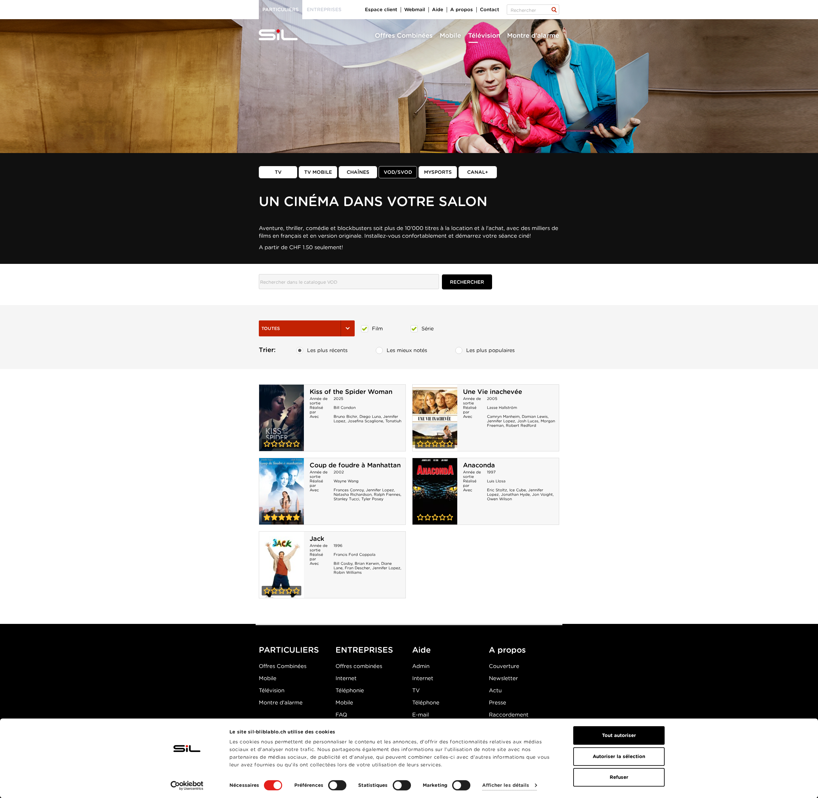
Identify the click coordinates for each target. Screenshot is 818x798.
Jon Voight (542, 494)
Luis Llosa (496, 481)
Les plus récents (327, 350)
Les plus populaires (490, 350)
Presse (497, 702)
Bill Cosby (343, 563)
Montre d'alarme (533, 35)
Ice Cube (517, 489)
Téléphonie (350, 690)
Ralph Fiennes (387, 494)
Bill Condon (345, 407)
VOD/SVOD (398, 172)
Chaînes (358, 172)
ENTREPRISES (364, 650)
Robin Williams (348, 572)
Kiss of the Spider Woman (351, 391)
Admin (420, 666)
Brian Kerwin (367, 563)
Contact (489, 9)
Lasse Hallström (502, 407)
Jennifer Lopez (501, 420)
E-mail (420, 714)
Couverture (504, 666)
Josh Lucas (527, 420)
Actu (495, 690)
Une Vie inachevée (492, 391)
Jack (317, 538)
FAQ (341, 714)
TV (278, 172)
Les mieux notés (407, 350)
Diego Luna (370, 416)
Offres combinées (359, 666)
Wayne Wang (346, 481)
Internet (346, 678)
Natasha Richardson (353, 494)
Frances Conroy (349, 489)
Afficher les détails (505, 785)
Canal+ (477, 172)
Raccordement (509, 714)
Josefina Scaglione (365, 420)
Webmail (414, 9)
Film (377, 329)
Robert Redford (521, 425)
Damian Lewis (535, 416)
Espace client (381, 9)
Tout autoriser (619, 735)
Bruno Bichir (345, 416)
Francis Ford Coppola (354, 554)
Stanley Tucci (346, 498)
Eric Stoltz (497, 489)
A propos (461, 9)
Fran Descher (357, 567)
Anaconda (479, 465)
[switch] (337, 785)
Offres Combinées (404, 35)
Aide (437, 9)
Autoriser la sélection (619, 756)
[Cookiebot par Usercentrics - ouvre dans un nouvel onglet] (187, 785)
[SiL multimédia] (285, 35)
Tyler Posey (372, 498)
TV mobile (318, 172)
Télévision (484, 35)
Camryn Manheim (503, 416)
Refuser (619, 777)
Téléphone (425, 702)
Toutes (270, 328)
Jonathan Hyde (515, 494)
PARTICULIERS (289, 650)
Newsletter (503, 678)
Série (427, 329)
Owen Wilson (499, 498)
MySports (438, 172)
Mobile (450, 35)
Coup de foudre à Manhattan (355, 465)
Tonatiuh (393, 420)
